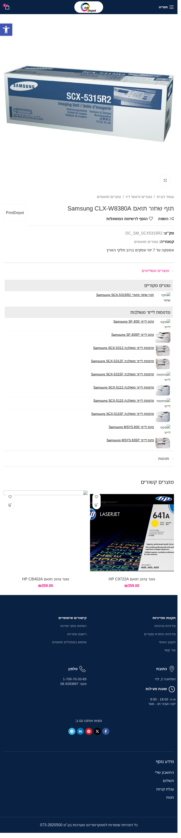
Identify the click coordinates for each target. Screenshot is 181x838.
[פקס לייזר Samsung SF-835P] (162, 337)
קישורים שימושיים (72, 617)
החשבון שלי (164, 772)
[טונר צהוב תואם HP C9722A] (132, 532)
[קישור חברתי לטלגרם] (71, 731)
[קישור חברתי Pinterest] (88, 731)
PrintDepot (15, 212)
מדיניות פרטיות (165, 625)
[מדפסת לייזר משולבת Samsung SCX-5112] (162, 390)
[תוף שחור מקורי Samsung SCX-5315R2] (162, 297)
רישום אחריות (76, 634)
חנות (170, 797)
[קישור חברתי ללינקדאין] (80, 731)
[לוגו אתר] (88, 6)
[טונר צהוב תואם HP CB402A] (46, 532)
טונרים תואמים (109, 196)
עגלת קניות (165, 789)
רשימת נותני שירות (73, 625)
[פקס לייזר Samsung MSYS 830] (162, 430)
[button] (6, 30)
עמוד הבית (165, 196)
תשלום (168, 780)
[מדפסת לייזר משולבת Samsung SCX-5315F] (162, 377)
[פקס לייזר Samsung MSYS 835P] (162, 443)
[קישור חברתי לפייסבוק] (105, 731)
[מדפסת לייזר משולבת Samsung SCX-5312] (162, 350)
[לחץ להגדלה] (165, 180)
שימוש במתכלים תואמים (69, 642)
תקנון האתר (167, 642)
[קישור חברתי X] (97, 731)
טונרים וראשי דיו (139, 196)
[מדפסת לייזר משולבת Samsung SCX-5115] (162, 403)
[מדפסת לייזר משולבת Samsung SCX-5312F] (162, 364)
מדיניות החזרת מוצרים (160, 634)
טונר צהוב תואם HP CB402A (45, 579)
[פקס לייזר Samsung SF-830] (162, 324)
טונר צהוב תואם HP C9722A (132, 579)
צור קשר (170, 650)
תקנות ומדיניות (164, 617)
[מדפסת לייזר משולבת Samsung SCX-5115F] (162, 416)
